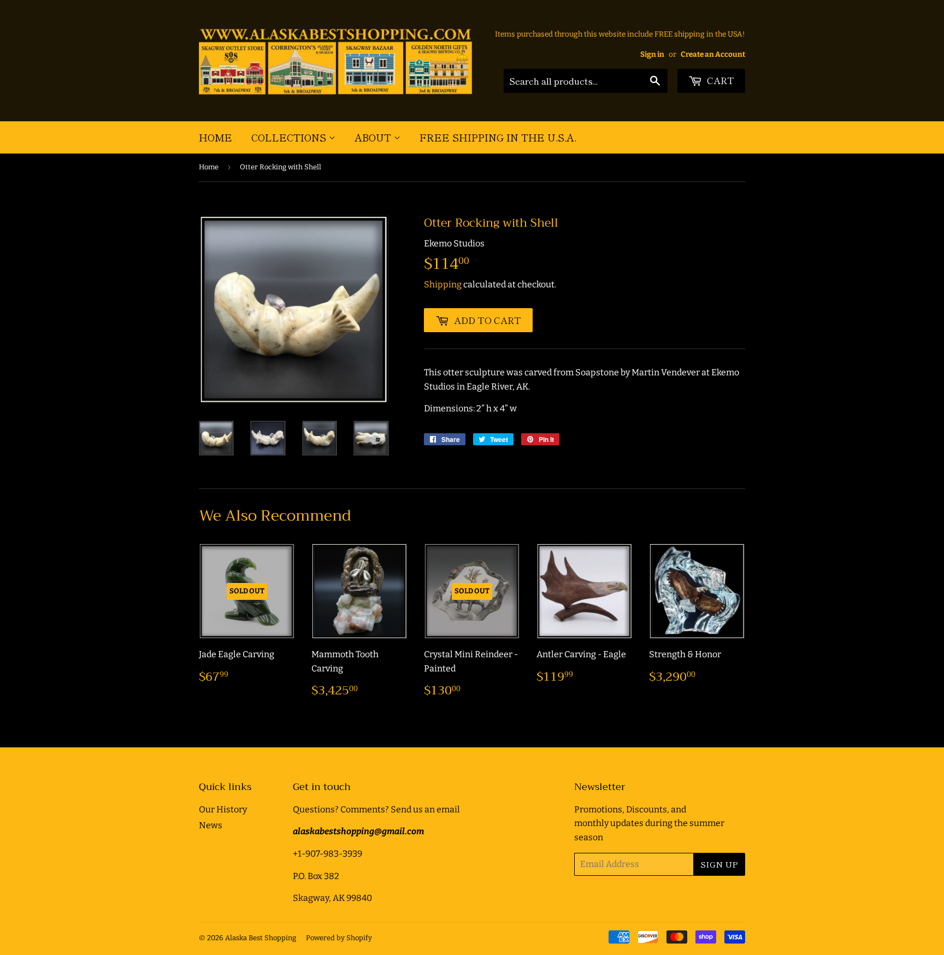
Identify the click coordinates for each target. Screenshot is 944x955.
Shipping (443, 284)
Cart (719, 80)
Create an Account (713, 54)
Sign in (652, 54)
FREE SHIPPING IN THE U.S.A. (498, 137)
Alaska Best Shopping (260, 938)
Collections (290, 137)
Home (215, 137)
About (374, 137)
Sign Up (719, 864)
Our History (223, 809)
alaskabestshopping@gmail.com (358, 831)
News (210, 825)
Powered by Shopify (339, 938)
